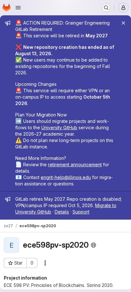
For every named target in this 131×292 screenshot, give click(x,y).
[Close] (123, 23)
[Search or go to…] (106, 7)
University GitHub (59, 127)
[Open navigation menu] (18, 8)
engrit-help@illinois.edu (66, 177)
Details (62, 211)
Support (80, 211)
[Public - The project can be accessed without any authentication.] (93, 245)
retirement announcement (75, 164)
